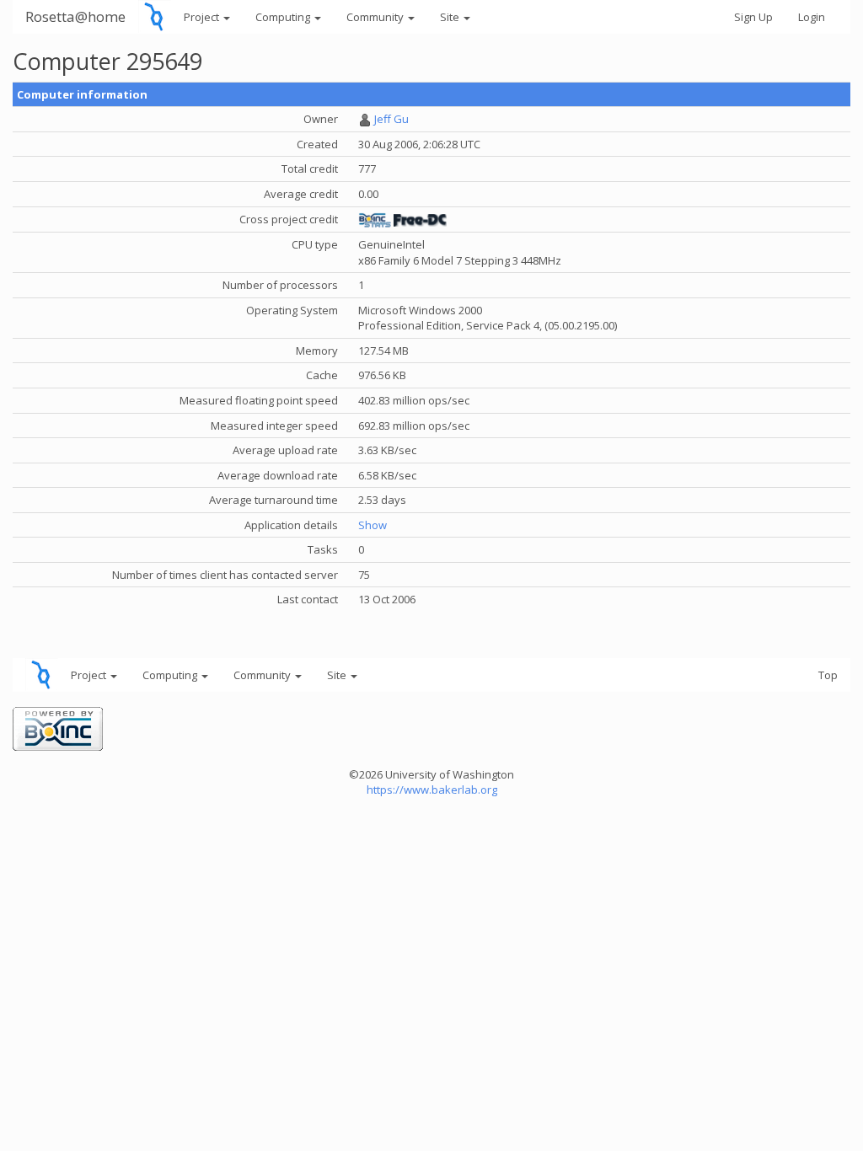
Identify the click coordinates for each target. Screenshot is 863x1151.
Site (451, 16)
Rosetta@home (75, 16)
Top (828, 675)
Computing (284, 16)
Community (376, 16)
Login (811, 16)
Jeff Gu (391, 118)
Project (203, 16)
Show (372, 525)
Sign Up (753, 16)
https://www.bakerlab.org (432, 789)
